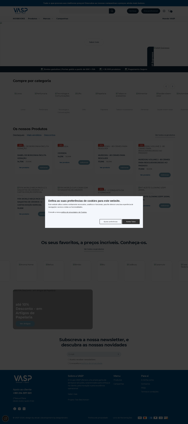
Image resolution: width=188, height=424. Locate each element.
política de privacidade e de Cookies (74, 212)
